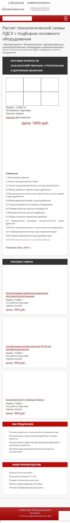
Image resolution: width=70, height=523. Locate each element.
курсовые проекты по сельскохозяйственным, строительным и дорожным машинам (37, 65)
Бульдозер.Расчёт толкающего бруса (25, 399)
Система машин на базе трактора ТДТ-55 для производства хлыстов (28, 348)
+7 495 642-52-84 (16, 2)
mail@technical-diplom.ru (38, 2)
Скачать (10, 117)
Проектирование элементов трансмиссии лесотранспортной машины (27, 294)
